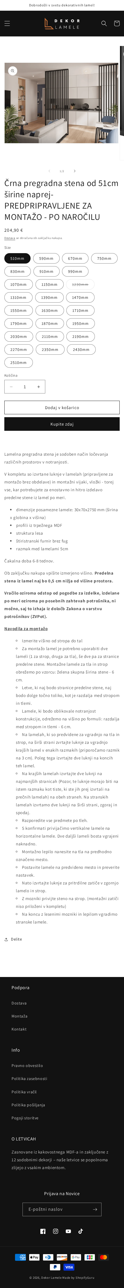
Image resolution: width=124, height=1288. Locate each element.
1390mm (49, 297)
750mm (104, 258)
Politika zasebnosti (29, 1078)
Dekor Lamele (51, 1278)
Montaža (19, 1016)
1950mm (80, 323)
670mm (75, 258)
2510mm (18, 362)
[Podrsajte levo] (49, 171)
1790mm (18, 323)
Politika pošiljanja (28, 1104)
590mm (46, 258)
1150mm (50, 284)
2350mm (50, 349)
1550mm (18, 310)
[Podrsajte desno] (74, 171)
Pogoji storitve (25, 1117)
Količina (11, 375)
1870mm (50, 323)
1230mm (83, 285)
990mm (75, 271)
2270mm (18, 349)
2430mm (81, 349)
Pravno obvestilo (27, 1065)
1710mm (80, 310)
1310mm (18, 297)
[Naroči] (95, 1209)
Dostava (9, 238)
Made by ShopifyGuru (78, 1278)
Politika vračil (24, 1091)
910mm (47, 271)
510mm (17, 258)
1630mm (50, 310)
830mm (17, 271)
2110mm (50, 336)
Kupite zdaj (62, 424)
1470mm (80, 297)
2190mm (80, 336)
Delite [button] (16, 939)
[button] (7, 23)
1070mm (18, 284)
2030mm (18, 336)
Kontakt (19, 1029)
